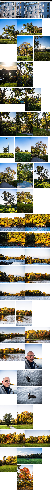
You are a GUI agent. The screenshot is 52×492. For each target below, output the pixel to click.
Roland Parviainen (49, 491)
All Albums (1, 0)
